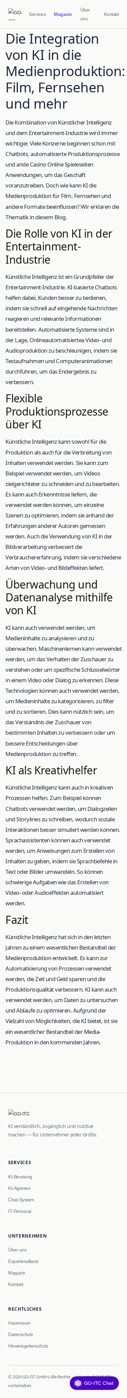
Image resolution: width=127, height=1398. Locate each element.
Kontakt (111, 14)
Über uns (85, 14)
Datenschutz (20, 1334)
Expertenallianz (23, 1261)
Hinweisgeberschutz (28, 1346)
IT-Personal (19, 1211)
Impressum (19, 1323)
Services (37, 14)
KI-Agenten (19, 1188)
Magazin (63, 14)
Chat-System (21, 1199)
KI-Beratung (20, 1176)
